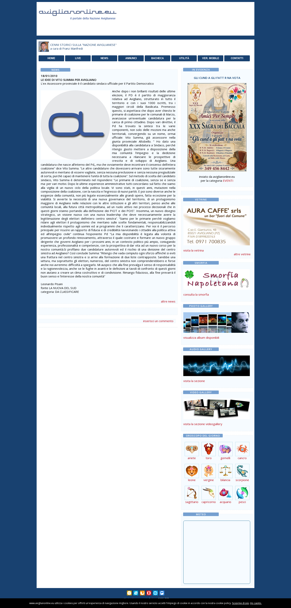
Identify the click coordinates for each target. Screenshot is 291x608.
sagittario (191, 502)
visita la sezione (194, 381)
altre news (168, 301)
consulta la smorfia (196, 294)
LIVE (78, 58)
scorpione (242, 480)
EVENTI (228, 180)
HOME (51, 58)
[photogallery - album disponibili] (216, 332)
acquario (225, 502)
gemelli (225, 458)
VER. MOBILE (210, 58)
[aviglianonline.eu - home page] (83, 24)
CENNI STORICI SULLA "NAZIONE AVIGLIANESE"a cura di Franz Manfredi (83, 47)
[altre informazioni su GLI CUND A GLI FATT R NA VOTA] (217, 126)
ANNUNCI (131, 58)
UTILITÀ (184, 58)
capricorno (209, 502)
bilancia (225, 480)
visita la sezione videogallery (202, 424)
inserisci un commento (158, 321)
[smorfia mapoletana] (216, 288)
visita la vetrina (193, 250)
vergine (209, 480)
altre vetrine (242, 254)
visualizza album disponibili (201, 337)
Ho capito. (256, 603)
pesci (242, 502)
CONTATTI (237, 58)
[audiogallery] (216, 375)
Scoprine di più (240, 603)
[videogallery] (216, 418)
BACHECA (157, 58)
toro (209, 458)
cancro (242, 458)
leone (192, 480)
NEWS (104, 58)
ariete (192, 458)
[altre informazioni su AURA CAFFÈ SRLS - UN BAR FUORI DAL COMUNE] (216, 225)
